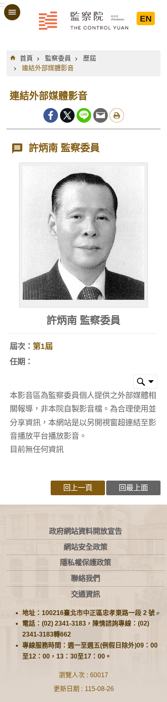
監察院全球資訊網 (83, 20)
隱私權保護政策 (85, 562)
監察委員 (58, 58)
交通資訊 (85, 594)
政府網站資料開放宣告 (85, 531)
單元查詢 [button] (145, 382)
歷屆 (89, 58)
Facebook (50, 115)
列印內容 (116, 115)
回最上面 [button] (133, 487)
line (84, 115)
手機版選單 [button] (12, 12)
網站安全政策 (85, 547)
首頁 (26, 58)
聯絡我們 (85, 578)
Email (100, 115)
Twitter (67, 115)
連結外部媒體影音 (48, 68)
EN (146, 18)
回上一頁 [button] (77, 487)
